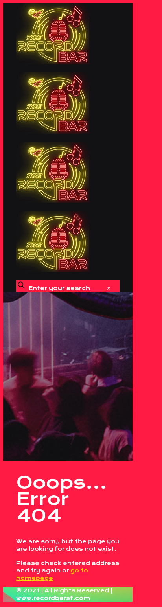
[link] (109, 288)
